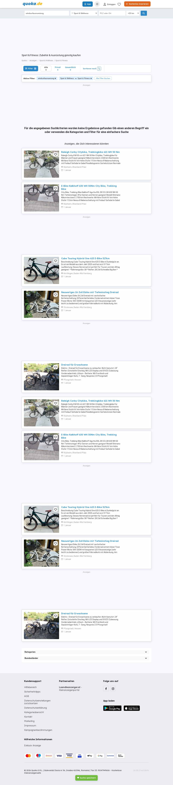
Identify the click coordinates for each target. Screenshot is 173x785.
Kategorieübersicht (34, 712)
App (89, 4)
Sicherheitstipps (32, 691)
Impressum (30, 725)
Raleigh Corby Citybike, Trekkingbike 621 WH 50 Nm (90, 152)
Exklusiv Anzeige (32, 745)
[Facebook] (106, 688)
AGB (26, 696)
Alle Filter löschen (103, 78)
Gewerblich (70, 68)
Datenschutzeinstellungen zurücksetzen (37, 702)
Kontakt (28, 716)
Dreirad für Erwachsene (74, 364)
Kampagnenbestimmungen (38, 730)
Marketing (29, 721)
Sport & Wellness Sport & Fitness (75, 78)
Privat (58, 68)
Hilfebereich (30, 687)
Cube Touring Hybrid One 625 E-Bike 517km (85, 258)
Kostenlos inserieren (138, 4)
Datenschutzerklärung (35, 707)
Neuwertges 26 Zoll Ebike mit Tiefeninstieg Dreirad (90, 292)
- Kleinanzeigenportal (70, 688)
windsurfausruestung (46, 78)
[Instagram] (113, 688)
